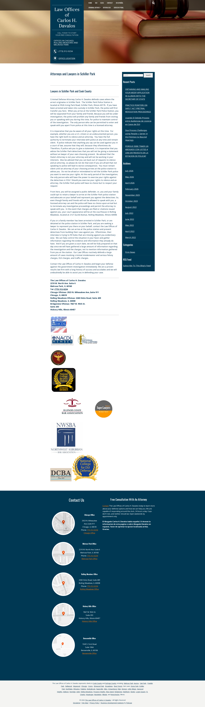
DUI (96, 3)
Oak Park (143, 683)
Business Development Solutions (112, 703)
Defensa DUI (107, 7)
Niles (105, 689)
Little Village (132, 689)
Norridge (73, 692)
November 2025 (132, 195)
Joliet (78, 692)
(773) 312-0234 (66, 51)
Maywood (76, 686)
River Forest (118, 686)
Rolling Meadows (87, 692)
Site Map (85, 703)
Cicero (90, 686)
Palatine (83, 689)
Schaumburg (112, 689)
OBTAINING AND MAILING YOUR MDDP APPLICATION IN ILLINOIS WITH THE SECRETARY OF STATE (137, 94)
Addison (66, 692)
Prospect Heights (99, 692)
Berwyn (124, 689)
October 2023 (131, 201)
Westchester (115, 695)
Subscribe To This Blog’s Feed (137, 265)
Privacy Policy (94, 703)
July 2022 (129, 213)
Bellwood (68, 686)
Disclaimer (76, 703)
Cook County (97, 683)
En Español (119, 3)
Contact (110, 3)
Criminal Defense (94, 7)
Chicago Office (89, 533)
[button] (203, 699)
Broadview (109, 686)
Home (90, 3)
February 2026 (131, 189)
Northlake (69, 689)
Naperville (99, 689)
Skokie (132, 692)
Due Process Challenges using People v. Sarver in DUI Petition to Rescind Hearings (136, 135)
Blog (102, 3)
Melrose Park (128, 683)
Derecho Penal (119, 7)
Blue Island (110, 692)
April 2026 (129, 183)
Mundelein (97, 695)
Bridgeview (118, 692)
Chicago (84, 686)
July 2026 (129, 171)
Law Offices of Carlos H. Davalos (66, 17)
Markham (126, 692)
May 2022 (129, 225)
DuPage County (110, 683)
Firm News (130, 252)
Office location (67, 58)
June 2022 (129, 219)
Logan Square (140, 692)
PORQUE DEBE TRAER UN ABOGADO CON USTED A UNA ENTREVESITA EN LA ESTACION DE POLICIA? (136, 151)
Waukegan (89, 695)
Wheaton (76, 689)
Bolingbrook (91, 689)
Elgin (119, 689)
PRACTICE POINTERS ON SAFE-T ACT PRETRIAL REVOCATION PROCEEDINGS (138, 108)
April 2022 (129, 231)
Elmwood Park (99, 686)
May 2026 (129, 177)
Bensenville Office (89, 653)
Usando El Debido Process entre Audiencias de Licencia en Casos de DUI (138, 121)
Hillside (104, 695)
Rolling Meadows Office (89, 589)
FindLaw (129, 703)
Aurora (136, 683)
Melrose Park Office (89, 559)
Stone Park (134, 686)
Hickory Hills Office (89, 621)
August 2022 (131, 207)
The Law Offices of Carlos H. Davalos (98, 700)
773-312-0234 (92, 530)
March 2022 (130, 237)
